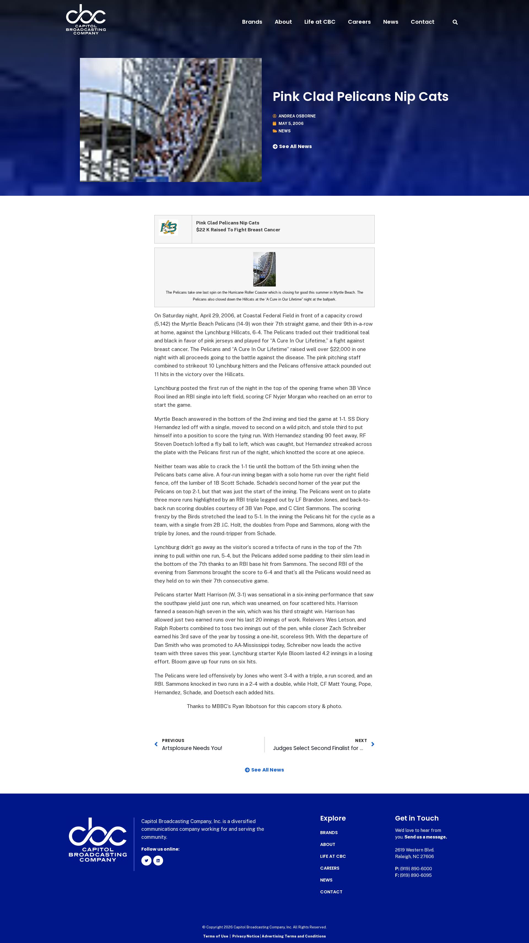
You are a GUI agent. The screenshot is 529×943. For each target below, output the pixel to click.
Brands (252, 22)
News (390, 22)
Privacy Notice (246, 936)
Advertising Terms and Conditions (294, 936)
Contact (422, 22)
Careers (359, 22)
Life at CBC (320, 22)
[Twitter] (146, 861)
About (283, 22)
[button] (455, 21)
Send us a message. (425, 837)
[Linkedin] (158, 861)
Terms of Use (215, 936)
